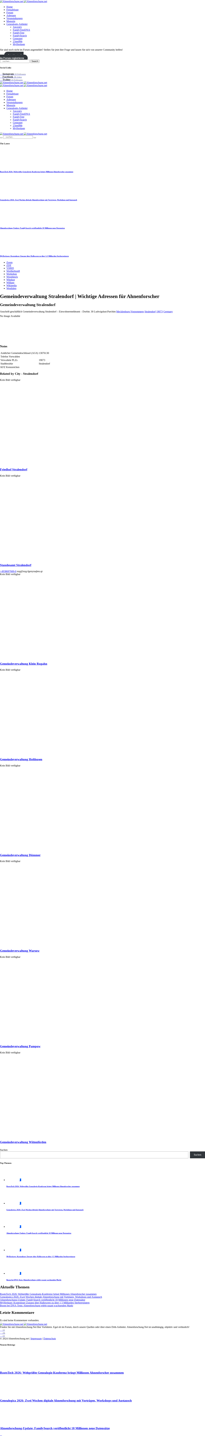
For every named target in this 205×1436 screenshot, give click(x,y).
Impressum (36, 1338)
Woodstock (12, 276)
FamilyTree (18, 32)
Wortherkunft (13, 271)
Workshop (11, 274)
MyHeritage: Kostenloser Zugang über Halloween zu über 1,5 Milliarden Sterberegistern (34, 256)
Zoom (9, 262)
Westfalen (11, 288)
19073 (159, 311)
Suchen (4, 1150)
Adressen (11, 15)
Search (35, 61)
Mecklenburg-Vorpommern (130, 311)
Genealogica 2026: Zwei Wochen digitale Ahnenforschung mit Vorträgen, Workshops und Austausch (38, 200)
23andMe (17, 41)
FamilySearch (20, 35)
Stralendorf (150, 311)
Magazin (10, 21)
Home (9, 6)
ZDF (8, 265)
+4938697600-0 (8, 571)
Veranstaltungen (14, 18)
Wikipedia (11, 285)
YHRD (10, 268)
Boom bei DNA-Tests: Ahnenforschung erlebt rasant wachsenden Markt (33, 1280)
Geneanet (17, 38)
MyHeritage (19, 44)
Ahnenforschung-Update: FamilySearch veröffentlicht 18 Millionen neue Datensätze (32, 228)
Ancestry (17, 27)
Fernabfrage (12, 9)
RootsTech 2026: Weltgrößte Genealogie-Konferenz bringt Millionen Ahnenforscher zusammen (36, 172)
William (10, 282)
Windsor (10, 279)
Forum (9, 12)
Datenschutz (49, 1338)
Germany (168, 311)
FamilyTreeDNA (21, 30)
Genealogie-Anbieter (17, 24)
